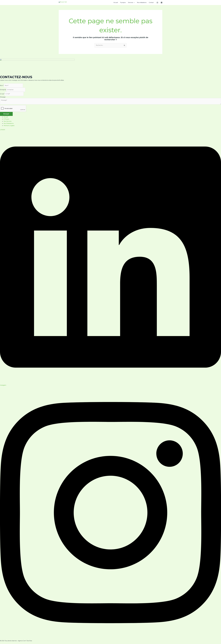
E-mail (2, 94)
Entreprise (3, 89)
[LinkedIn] (161, 2)
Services (130, 2)
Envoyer (6, 114)
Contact (151, 2)
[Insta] (157, 2)
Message (3, 97)
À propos (123, 2)
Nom (2, 85)
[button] (134, 2)
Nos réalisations (141, 2)
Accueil (116, 2)
